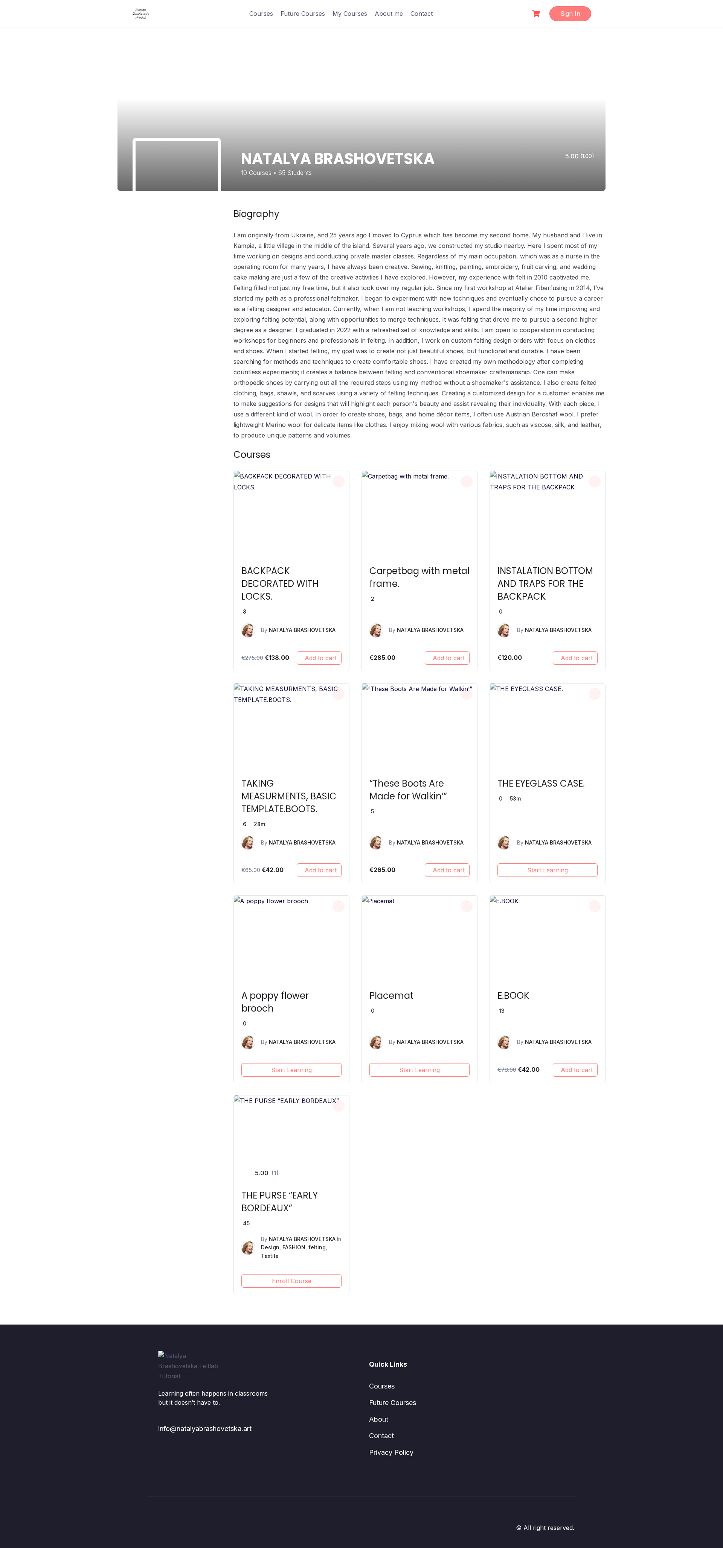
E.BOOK (513, 995)
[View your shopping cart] (537, 13)
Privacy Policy (391, 1452)
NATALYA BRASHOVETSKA (302, 630)
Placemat (391, 995)
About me (389, 13)
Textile (270, 1256)
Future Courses (303, 13)
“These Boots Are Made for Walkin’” (408, 789)
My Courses (350, 13)
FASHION (293, 1247)
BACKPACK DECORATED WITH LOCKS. (280, 584)
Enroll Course (291, 1281)
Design (270, 1247)
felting (317, 1247)
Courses (261, 13)
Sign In (570, 13)
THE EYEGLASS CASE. (541, 783)
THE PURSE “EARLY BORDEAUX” (279, 1201)
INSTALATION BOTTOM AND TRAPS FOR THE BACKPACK (545, 584)
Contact (421, 13)
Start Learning (547, 870)
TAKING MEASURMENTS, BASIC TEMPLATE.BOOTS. (289, 796)
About (378, 1419)
